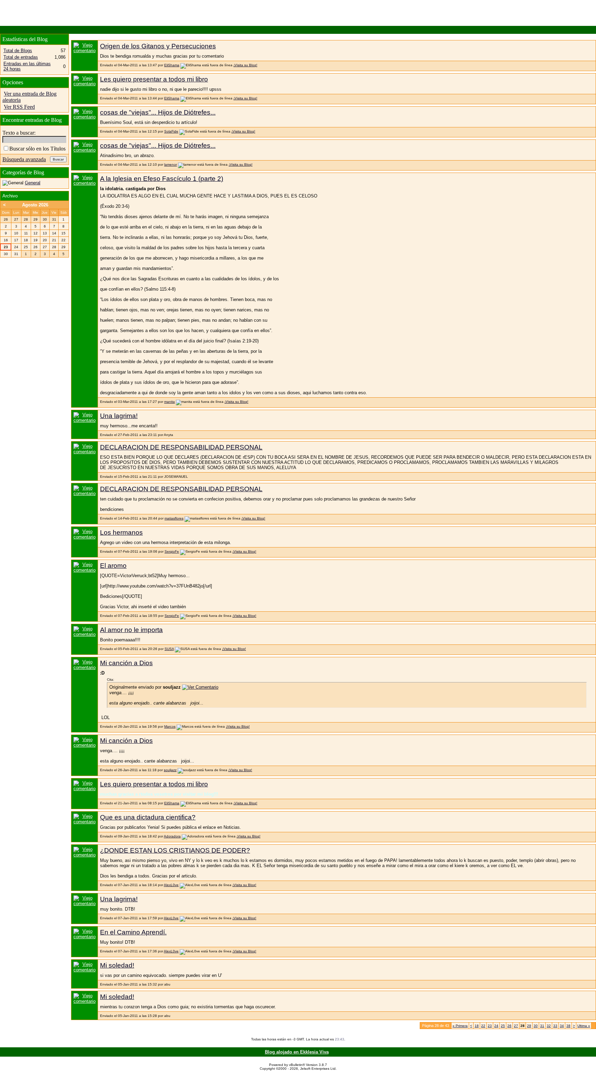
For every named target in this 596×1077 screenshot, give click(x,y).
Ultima (583, 1026)
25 (503, 1026)
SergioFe (172, 551)
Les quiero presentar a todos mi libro (154, 79)
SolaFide (171, 131)
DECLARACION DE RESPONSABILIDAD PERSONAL (181, 447)
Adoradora (172, 836)
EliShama (171, 65)
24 (496, 1026)
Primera (460, 1026)
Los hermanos (121, 532)
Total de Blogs (17, 50)
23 (490, 1026)
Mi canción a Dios (126, 663)
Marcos (170, 726)
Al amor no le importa (131, 629)
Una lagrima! (119, 415)
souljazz (170, 770)
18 (477, 1026)
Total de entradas (20, 57)
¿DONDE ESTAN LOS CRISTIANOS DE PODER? (175, 850)
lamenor (170, 164)
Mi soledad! (117, 965)
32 (549, 1026)
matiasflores (174, 518)
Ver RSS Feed (19, 107)
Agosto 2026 (35, 204)
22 (483, 1026)
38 (568, 1026)
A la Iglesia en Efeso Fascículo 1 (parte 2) (161, 178)
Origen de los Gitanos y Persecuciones (158, 46)
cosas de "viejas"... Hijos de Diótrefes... (158, 112)
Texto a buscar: (19, 133)
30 (536, 1026)
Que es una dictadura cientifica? (148, 817)
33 (555, 1026)
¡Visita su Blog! (245, 65)
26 (509, 1026)
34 (562, 1026)
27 (516, 1026)
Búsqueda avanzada (24, 159)
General (32, 182)
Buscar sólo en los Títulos (37, 149)
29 (529, 1026)
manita (169, 402)
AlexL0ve (171, 885)
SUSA (169, 649)
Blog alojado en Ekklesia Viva (297, 1052)
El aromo (113, 565)
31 (542, 1026)
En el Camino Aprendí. (133, 932)
